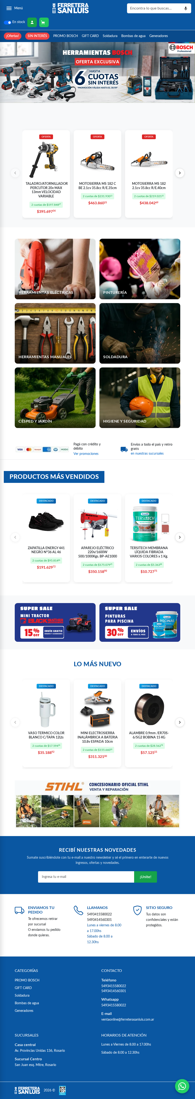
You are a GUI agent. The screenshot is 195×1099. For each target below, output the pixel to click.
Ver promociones (85, 454)
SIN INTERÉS (37, 36)
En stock (18, 22)
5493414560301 (99, 920)
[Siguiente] (180, 173)
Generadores (158, 36)
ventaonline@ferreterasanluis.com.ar (127, 1019)
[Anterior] (15, 173)
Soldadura (110, 36)
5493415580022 (99, 914)
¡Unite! (145, 877)
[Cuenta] (32, 22)
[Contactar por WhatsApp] (182, 1086)
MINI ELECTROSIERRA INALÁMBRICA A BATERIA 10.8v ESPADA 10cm (98, 737)
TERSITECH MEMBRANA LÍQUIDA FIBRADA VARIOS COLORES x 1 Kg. (149, 552)
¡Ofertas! (12, 36)
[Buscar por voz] (185, 8)
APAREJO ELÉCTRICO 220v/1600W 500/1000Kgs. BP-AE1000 (97, 552)
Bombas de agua (133, 36)
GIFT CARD (90, 36)
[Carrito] (44, 22)
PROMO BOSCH (65, 36)
